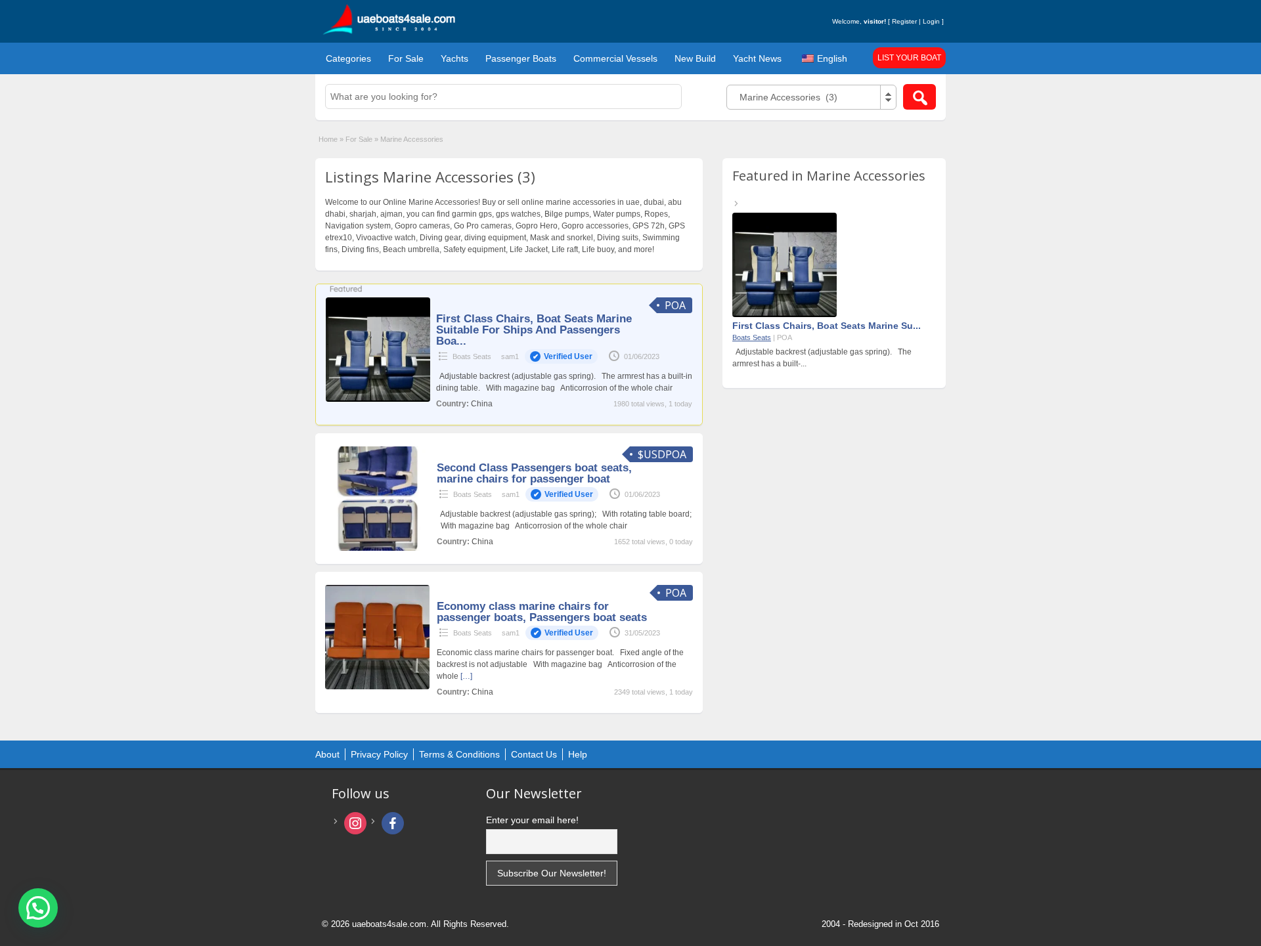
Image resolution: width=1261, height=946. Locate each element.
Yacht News (757, 58)
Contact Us (534, 754)
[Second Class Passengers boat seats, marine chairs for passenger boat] (377, 548)
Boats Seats (472, 356)
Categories (348, 58)
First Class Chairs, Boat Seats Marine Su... (826, 325)
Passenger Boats (520, 58)
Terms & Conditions (459, 754)
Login (931, 21)
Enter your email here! (532, 820)
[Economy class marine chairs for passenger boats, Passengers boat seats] (377, 686)
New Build (695, 58)
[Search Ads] (919, 97)
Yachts (454, 58)
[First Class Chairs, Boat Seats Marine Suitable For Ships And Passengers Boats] (378, 399)
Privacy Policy (379, 754)
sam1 (546, 356)
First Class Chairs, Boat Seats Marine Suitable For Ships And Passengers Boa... (534, 329)
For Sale (406, 58)
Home (328, 139)
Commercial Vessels (615, 58)
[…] (466, 676)
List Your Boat (909, 57)
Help (577, 754)
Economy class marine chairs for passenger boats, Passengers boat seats (542, 612)
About (327, 754)
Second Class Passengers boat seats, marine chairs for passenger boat (534, 473)
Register (904, 21)
